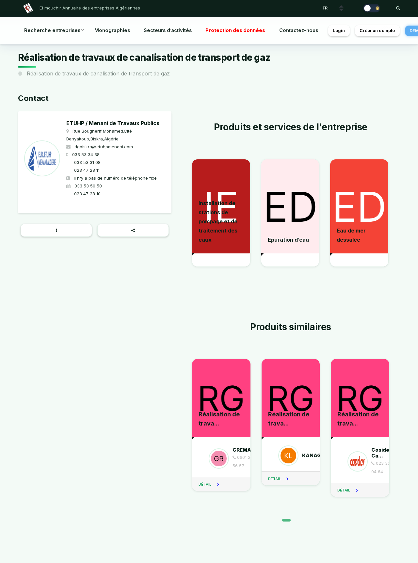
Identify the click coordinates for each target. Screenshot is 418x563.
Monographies (112, 30)
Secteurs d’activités (168, 30)
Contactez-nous (298, 30)
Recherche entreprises (52, 30)
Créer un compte (377, 30)
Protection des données (235, 30)
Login (339, 30)
